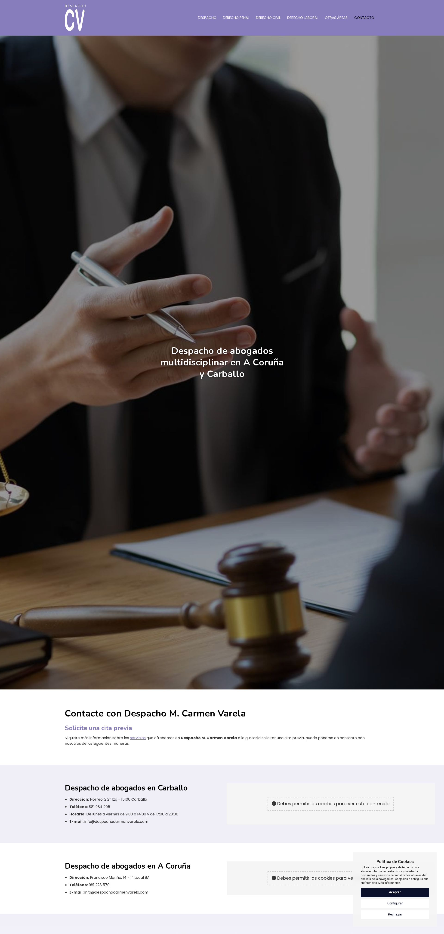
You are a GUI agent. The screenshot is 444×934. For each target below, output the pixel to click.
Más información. (389, 883)
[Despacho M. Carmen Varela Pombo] (75, 18)
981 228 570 (99, 885)
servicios (138, 738)
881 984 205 (99, 806)
